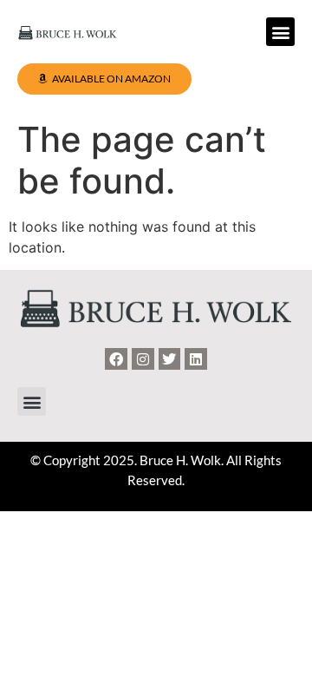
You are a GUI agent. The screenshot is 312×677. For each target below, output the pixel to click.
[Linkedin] (196, 359)
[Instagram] (143, 359)
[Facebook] (116, 359)
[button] (280, 31)
